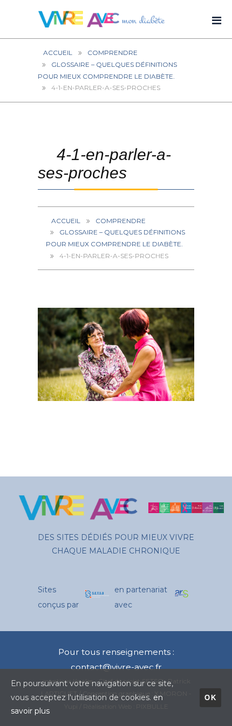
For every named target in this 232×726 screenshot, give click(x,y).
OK (210, 698)
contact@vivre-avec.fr (116, 667)
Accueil (57, 53)
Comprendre (112, 53)
